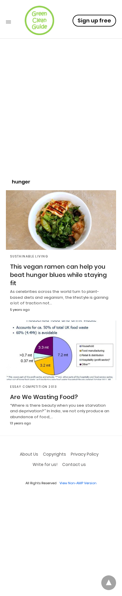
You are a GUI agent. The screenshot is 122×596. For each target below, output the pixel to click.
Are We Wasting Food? (44, 397)
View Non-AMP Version (78, 483)
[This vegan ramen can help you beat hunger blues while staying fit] (61, 220)
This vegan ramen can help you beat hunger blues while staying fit (58, 274)
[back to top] (108, 582)
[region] (61, 122)
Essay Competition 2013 (33, 387)
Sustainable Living (29, 256)
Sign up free (94, 20)
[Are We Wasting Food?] (61, 350)
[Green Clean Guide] (39, 20)
